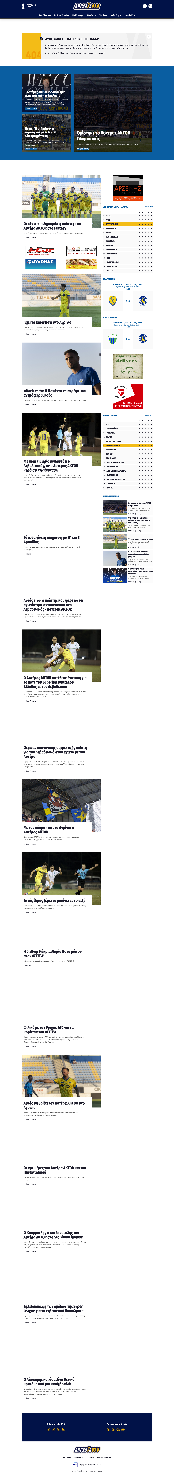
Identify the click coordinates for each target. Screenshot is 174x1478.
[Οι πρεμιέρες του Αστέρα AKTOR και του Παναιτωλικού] (61, 1150)
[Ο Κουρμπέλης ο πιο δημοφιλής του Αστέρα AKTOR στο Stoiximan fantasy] (61, 1215)
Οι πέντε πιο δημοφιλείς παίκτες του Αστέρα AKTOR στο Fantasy (52, 226)
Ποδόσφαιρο (77, 15)
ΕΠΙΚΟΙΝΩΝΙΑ (67, 1458)
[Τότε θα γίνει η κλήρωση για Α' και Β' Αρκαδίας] (61, 517)
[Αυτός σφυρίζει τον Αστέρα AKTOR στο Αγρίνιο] (61, 1081)
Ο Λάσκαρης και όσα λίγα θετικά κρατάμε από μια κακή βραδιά (49, 1381)
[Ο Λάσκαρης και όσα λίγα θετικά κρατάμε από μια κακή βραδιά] (61, 1357)
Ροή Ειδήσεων (45, 15)
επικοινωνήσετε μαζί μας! (93, 53)
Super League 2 (110, 415)
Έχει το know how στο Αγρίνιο (47, 322)
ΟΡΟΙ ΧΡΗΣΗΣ (78, 1458)
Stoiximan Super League (115, 206)
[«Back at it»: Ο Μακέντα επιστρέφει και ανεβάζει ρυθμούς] (61, 369)
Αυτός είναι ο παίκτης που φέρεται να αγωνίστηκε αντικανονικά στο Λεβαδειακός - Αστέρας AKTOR (53, 605)
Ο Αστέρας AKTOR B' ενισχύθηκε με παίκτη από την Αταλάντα (45, 93)
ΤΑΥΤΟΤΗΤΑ (90, 1458)
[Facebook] (48, 1429)
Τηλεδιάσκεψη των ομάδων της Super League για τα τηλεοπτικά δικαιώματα (54, 1308)
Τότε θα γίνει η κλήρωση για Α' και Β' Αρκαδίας (52, 539)
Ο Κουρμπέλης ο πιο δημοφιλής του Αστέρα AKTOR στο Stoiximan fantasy (53, 1235)
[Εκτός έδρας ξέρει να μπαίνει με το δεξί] (61, 878)
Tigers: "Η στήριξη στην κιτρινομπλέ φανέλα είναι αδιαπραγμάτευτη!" (41, 132)
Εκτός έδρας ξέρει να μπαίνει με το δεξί (54, 900)
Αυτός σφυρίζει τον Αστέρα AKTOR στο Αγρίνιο (54, 1105)
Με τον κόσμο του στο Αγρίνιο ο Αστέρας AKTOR (49, 829)
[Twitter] (53, 1429)
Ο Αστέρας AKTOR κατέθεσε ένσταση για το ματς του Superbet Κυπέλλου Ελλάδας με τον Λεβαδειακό (55, 682)
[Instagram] (58, 1429)
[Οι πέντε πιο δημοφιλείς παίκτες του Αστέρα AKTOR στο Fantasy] (61, 202)
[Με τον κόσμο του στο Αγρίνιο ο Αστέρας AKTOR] (61, 805)
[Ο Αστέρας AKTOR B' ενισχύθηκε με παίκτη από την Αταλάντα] (115, 576)
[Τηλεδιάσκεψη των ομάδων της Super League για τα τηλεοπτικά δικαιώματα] (61, 1285)
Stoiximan (103, 15)
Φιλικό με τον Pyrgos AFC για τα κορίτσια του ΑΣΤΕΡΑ (49, 1029)
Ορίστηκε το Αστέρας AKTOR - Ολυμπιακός (105, 136)
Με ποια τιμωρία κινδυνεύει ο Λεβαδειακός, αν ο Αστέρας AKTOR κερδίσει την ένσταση (51, 466)
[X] (113, 1429)
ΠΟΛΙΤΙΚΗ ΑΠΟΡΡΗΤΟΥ (104, 1458)
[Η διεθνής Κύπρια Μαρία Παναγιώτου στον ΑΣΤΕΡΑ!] (61, 938)
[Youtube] (63, 1429)
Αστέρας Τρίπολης (61, 15)
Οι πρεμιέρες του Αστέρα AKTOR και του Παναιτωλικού (55, 1170)
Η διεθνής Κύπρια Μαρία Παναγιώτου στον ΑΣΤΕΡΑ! (53, 953)
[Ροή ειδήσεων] (145, 6)
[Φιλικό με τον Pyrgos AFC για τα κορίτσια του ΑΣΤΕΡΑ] (61, 1003)
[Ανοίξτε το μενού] (150, 6)
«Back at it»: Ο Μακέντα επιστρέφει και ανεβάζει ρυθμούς (55, 393)
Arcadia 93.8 (129, 15)
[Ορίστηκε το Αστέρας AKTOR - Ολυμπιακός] (115, 507)
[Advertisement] (40, 251)
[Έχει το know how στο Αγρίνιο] (61, 300)
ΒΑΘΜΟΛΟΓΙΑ (149, 207)
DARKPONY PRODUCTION (96, 1471)
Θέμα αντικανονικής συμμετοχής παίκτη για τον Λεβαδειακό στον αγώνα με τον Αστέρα (55, 752)
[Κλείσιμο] (149, 37)
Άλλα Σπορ (91, 15)
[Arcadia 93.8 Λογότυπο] (87, 6)
